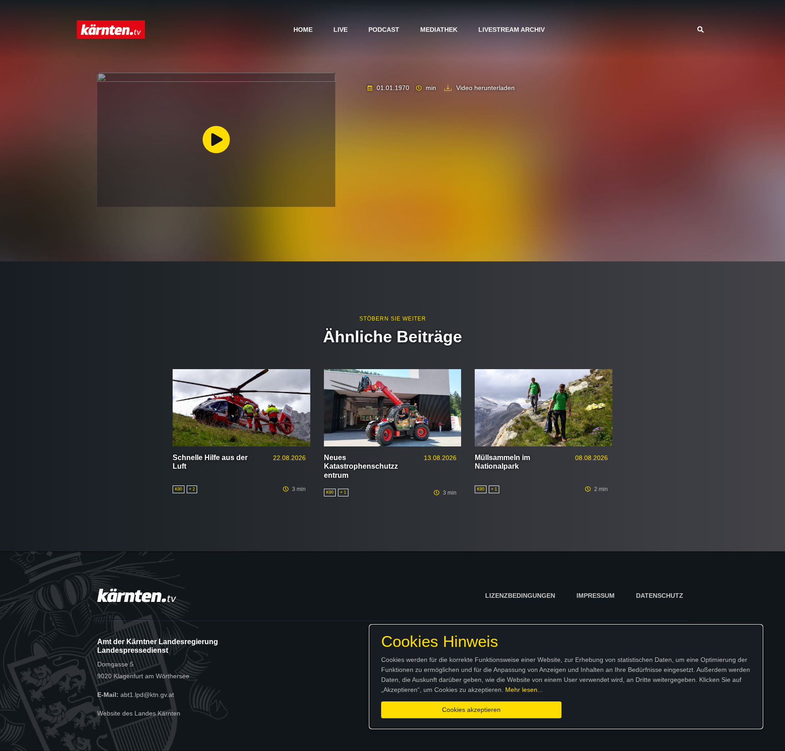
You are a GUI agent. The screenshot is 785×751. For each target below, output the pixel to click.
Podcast (383, 29)
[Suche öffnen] (702, 29)
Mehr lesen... (524, 689)
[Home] (111, 29)
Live (340, 29)
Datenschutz (659, 595)
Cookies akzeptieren (471, 709)
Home (303, 29)
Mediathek (438, 29)
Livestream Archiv (511, 29)
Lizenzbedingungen (520, 595)
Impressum (595, 595)
